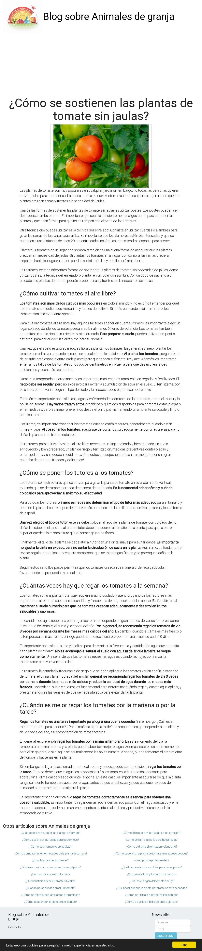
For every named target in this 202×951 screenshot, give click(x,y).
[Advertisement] (101, 63)
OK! (184, 944)
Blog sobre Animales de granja (109, 16)
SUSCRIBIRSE (165, 935)
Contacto (14, 927)
